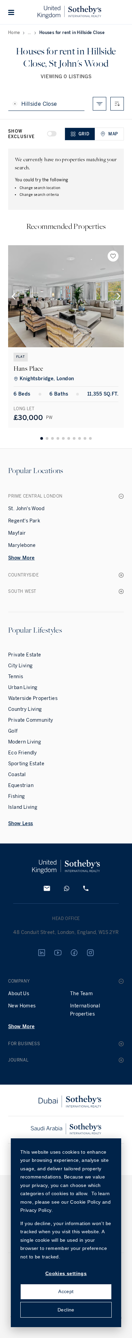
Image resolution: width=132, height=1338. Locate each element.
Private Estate (24, 655)
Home (14, 32)
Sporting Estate (26, 764)
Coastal (17, 774)
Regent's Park (24, 521)
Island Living (22, 807)
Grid (84, 134)
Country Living (25, 709)
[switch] (52, 133)
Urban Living (23, 687)
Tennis (15, 677)
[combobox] (117, 103)
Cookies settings (66, 1273)
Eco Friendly (22, 753)
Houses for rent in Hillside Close (72, 32)
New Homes (22, 1006)
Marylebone (22, 545)
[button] (11, 12)
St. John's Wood (26, 509)
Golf (13, 731)
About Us (18, 994)
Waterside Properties (33, 698)
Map (113, 134)
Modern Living (24, 742)
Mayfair (17, 533)
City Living (20, 666)
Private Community (30, 720)
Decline (66, 1309)
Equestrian (21, 785)
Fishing (16, 796)
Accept (65, 1291)
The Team (81, 994)
